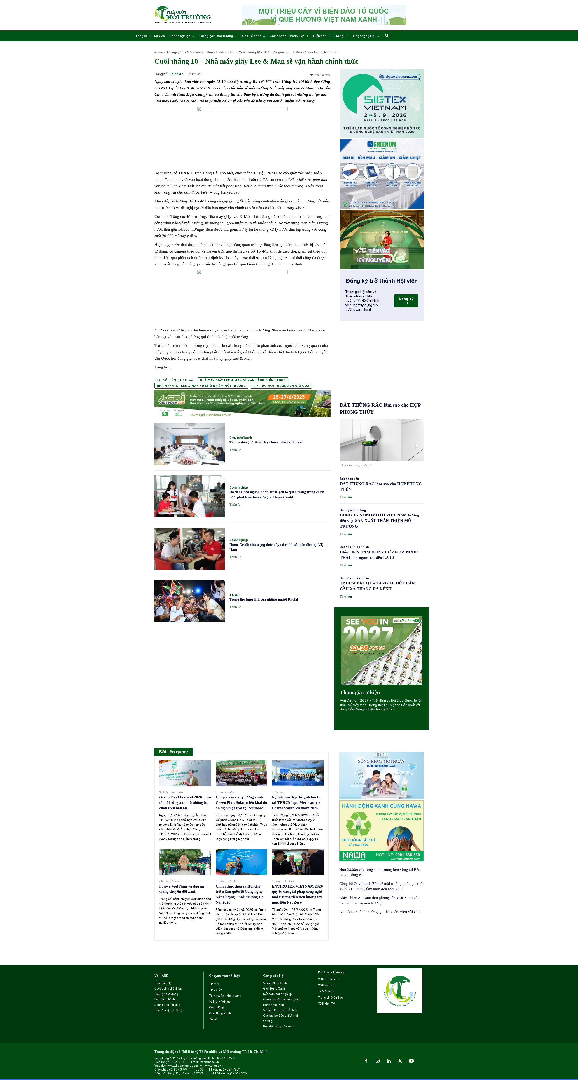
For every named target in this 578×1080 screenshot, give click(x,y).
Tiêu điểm (278, 792)
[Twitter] (400, 1061)
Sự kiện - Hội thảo (171, 792)
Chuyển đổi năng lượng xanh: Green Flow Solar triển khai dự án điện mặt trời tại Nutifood (241, 802)
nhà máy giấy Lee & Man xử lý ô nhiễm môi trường (201, 385)
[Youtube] (411, 1061)
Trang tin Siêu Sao (330, 997)
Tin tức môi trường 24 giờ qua (281, 385)
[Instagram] (377, 1061)
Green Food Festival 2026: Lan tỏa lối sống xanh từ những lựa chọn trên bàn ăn (185, 802)
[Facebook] (366, 1061)
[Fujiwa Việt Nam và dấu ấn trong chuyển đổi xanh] (185, 862)
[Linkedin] (388, 1061)
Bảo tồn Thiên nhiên (354, 547)
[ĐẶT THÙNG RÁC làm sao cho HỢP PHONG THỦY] (382, 440)
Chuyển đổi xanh (240, 437)
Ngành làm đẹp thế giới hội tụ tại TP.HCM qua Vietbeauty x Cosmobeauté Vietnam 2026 (296, 802)
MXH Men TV (326, 1003)
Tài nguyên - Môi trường (185, 52)
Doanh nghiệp (238, 487)
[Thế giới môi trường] (182, 15)
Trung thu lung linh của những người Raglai (263, 599)
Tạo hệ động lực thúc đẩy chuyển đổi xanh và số (266, 442)
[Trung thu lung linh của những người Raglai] (189, 601)
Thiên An (176, 74)
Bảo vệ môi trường (221, 52)
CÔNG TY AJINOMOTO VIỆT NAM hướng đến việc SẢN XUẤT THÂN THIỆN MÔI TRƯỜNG (379, 520)
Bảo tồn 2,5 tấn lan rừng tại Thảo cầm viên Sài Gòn (380, 912)
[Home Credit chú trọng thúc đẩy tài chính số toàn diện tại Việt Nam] (189, 549)
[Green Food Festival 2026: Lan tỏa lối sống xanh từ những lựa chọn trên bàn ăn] (185, 773)
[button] (387, 35)
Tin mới (234, 595)
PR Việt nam (326, 991)
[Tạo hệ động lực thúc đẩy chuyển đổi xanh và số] (189, 444)
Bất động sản (349, 478)
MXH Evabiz (326, 985)
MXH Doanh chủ (328, 979)
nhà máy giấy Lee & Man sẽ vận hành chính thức (243, 380)
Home (158, 52)
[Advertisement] (242, 659)
